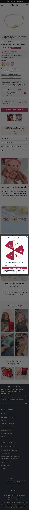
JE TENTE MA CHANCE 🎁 (14, 268)
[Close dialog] (27, 237)
